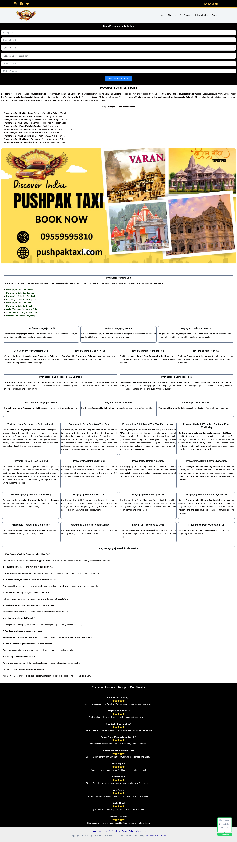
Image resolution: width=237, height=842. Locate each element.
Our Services (185, 15)
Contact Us (216, 15)
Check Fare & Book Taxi (118, 78)
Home (161, 15)
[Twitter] (27, 3)
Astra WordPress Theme (155, 836)
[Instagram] (15, 3)
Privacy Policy (201, 15)
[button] (211, 3)
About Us (172, 15)
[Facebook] (21, 3)
